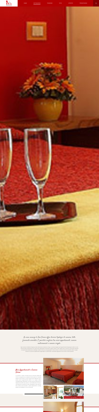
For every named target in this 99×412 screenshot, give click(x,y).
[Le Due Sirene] (9, 3)
